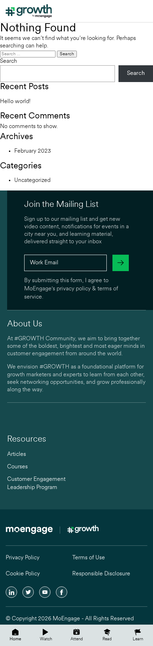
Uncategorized (32, 180)
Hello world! (15, 102)
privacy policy (74, 289)
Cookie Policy (23, 574)
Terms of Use (88, 558)
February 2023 (32, 151)
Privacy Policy (22, 558)
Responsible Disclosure (101, 574)
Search (8, 61)
